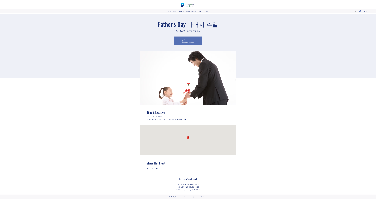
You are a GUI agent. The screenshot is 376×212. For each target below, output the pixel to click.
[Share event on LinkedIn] (157, 168)
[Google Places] (356, 11)
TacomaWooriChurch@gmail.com (188, 184)
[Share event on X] (152, 168)
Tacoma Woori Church (188, 178)
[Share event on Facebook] (148, 168)
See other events (188, 42)
